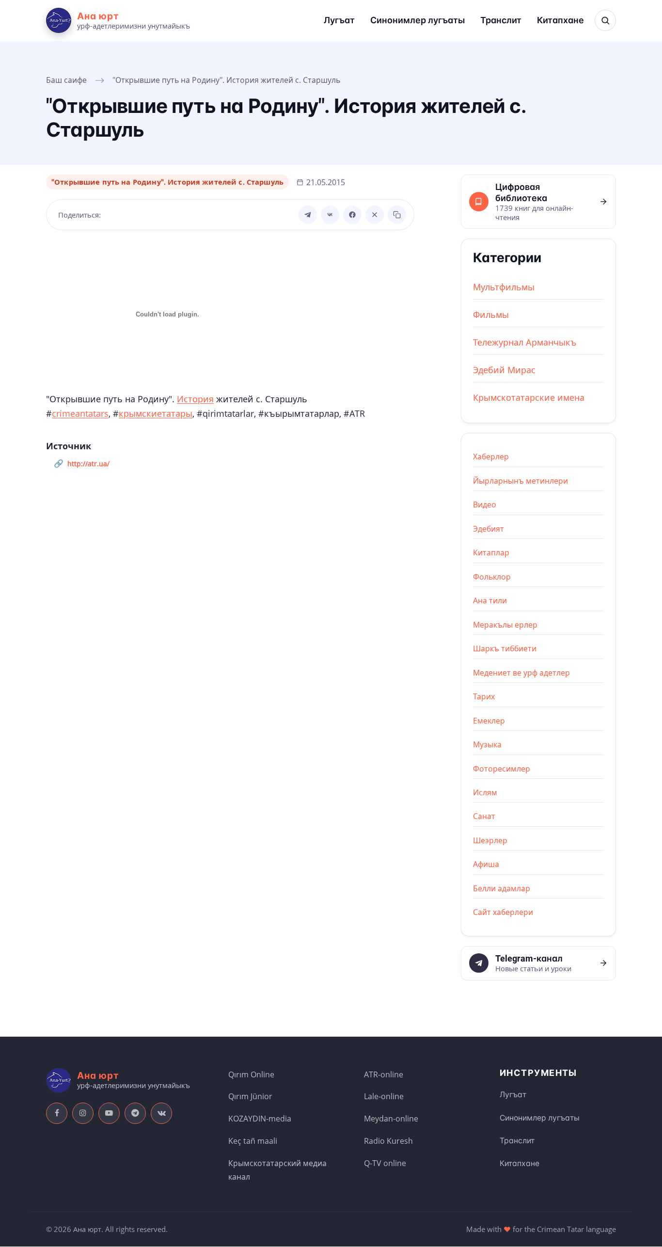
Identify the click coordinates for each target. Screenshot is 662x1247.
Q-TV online (385, 1163)
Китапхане (560, 20)
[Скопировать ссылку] (397, 214)
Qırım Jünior (250, 1096)
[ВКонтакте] (330, 214)
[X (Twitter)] (374, 214)
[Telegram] (308, 214)
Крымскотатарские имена (528, 397)
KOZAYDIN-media (259, 1118)
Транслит (500, 20)
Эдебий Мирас (504, 370)
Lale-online (384, 1096)
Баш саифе (66, 80)
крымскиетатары (155, 413)
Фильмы (491, 314)
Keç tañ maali (252, 1141)
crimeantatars (80, 413)
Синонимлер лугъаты (417, 20)
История (195, 399)
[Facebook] (352, 214)
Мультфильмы (504, 287)
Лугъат (339, 20)
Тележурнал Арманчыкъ (525, 342)
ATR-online (383, 1074)
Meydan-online (391, 1118)
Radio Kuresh (388, 1141)
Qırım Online (251, 1074)
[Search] (605, 20)
